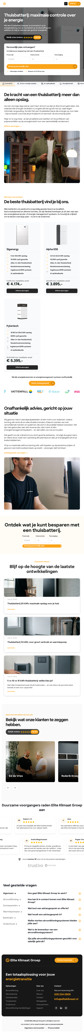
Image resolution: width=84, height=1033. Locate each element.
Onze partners (42, 1004)
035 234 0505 (62, 994)
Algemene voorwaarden (34, 1028)
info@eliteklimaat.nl (66, 999)
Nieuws (39, 994)
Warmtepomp (11, 994)
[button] (66, 3)
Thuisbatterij (11, 1001)
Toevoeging (58, 55)
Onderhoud (10, 1004)
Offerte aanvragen (22, 291)
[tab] (12, 893)
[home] (14, 3)
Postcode (10, 55)
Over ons (40, 990)
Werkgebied (41, 1001)
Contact (39, 997)
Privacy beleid (54, 1028)
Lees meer (11, 609)
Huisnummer (34, 55)
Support (39, 1008)
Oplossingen (11, 986)
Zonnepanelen (12, 997)
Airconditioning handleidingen (18, 1008)
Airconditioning (12, 990)
